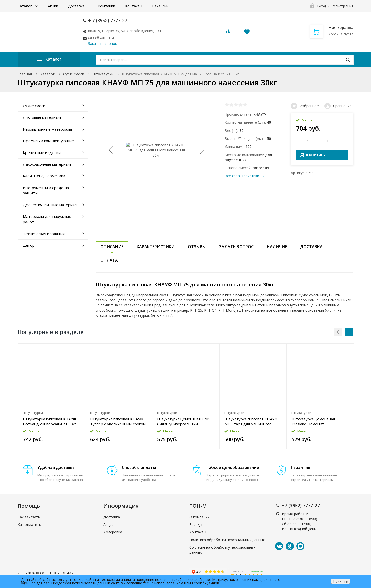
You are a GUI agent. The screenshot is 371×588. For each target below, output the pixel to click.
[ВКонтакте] (279, 546)
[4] (240, 105)
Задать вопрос (236, 246)
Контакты (133, 6)
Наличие (277, 246)
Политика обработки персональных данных (227, 539)
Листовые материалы (42, 117)
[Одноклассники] (290, 546)
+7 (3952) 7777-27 (301, 505)
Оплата (109, 260)
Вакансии (160, 6)
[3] (236, 105)
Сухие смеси (73, 74)
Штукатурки (103, 74)
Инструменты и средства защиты (46, 190)
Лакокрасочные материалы (47, 164)
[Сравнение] (78, 350)
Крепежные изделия (42, 152)
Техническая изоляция (44, 233)
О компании (105, 6)
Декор (29, 245)
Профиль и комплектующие (48, 140)
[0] (228, 33)
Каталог (25, 6)
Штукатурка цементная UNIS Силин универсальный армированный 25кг (183, 421)
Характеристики (156, 246)
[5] (245, 105)
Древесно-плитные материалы (51, 204)
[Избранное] (69, 350)
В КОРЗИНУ (316, 154)
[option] (51, 396)
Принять (340, 581)
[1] (227, 105)
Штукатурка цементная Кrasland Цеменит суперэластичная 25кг (313, 421)
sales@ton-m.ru (101, 37)
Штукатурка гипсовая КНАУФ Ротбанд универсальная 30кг (49, 421)
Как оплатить (29, 524)
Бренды (195, 524)
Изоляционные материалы (47, 129)
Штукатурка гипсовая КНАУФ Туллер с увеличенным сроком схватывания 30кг (118, 421)
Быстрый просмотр (51, 376)
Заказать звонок (102, 43)
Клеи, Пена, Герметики (44, 175)
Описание (111, 246)
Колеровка (112, 532)
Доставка (76, 6)
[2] (231, 105)
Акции (53, 6)
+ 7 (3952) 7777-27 (107, 20)
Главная (25, 74)
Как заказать (29, 517)
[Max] (300, 546)
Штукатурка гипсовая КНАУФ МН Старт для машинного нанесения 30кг (251, 421)
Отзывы (197, 246)
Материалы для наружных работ (47, 219)
